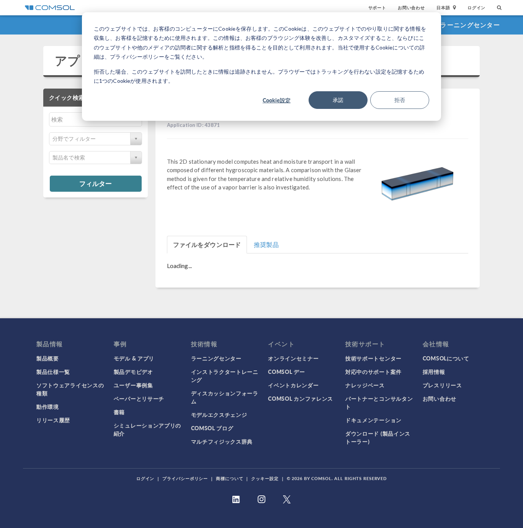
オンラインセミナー (293, 358)
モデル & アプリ (134, 358)
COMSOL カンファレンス (300, 398)
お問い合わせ (411, 7)
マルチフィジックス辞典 (222, 441)
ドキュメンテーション (373, 420)
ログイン (476, 7)
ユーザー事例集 (133, 385)
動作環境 (47, 406)
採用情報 (434, 371)
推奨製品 (266, 244)
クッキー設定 (264, 478)
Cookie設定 (277, 100)
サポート (377, 7)
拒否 (399, 100)
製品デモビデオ (133, 371)
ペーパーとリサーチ (139, 398)
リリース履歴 (53, 420)
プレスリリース (442, 385)
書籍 (119, 412)
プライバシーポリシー (185, 478)
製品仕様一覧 (53, 371)
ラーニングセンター (470, 24)
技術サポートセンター (373, 358)
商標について (229, 478)
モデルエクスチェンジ (219, 414)
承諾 (338, 100)
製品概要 (47, 358)
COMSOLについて (446, 358)
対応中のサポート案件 (373, 371)
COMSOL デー (286, 371)
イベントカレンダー (293, 385)
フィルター (95, 183)
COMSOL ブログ (212, 428)
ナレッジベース (365, 385)
